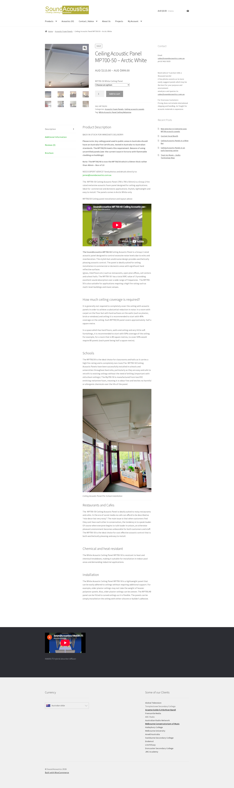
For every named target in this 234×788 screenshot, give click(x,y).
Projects (119, 21)
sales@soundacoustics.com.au (171, 58)
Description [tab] (50, 129)
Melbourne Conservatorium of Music (162, 723)
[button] (85, 48)
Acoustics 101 (68, 21)
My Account (133, 21)
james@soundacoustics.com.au (97, 175)
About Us (106, 21)
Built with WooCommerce (57, 772)
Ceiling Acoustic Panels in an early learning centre (173, 149)
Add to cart (114, 93)
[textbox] (167, 727)
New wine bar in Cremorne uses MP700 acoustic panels (174, 130)
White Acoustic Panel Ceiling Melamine (115, 112)
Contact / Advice (86, 21)
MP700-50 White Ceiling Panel (109, 81)
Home (50, 31)
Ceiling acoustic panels (134, 109)
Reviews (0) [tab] (50, 145)
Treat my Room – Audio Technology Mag (170, 156)
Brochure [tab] (49, 153)
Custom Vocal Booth (169, 136)
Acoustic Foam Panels (64, 31)
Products (49, 21)
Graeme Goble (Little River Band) (160, 709)
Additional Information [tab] (56, 137)
